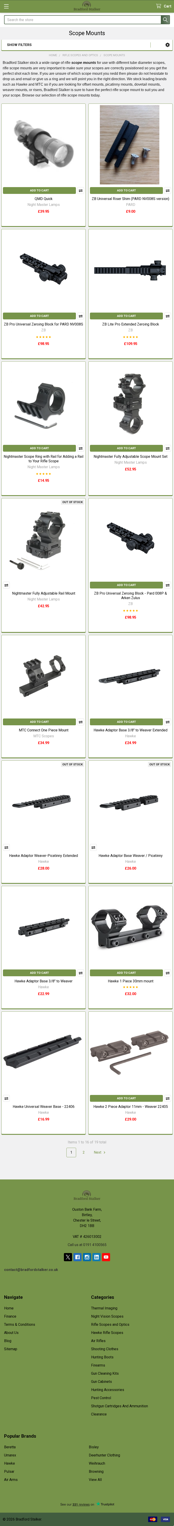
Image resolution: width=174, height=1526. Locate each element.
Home (9, 1308)
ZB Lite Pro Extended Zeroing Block (130, 324)
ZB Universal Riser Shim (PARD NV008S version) (130, 199)
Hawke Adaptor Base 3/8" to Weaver (43, 981)
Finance (10, 1316)
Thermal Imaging (104, 1308)
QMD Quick (44, 199)
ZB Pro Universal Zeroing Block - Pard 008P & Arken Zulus (130, 595)
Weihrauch (97, 1463)
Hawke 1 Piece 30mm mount (130, 981)
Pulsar (9, 1471)
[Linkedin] (96, 1257)
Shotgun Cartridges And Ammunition (119, 1406)
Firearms (98, 1365)
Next (98, 1152)
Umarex (10, 1455)
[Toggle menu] (6, 6)
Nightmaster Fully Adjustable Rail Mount (43, 593)
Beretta (10, 1447)
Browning (96, 1471)
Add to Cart (39, 190)
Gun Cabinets (101, 1381)
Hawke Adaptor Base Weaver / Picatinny (131, 855)
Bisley (94, 1447)
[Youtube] (106, 1257)
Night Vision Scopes (107, 1316)
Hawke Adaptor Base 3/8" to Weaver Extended (130, 730)
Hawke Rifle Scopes (107, 1333)
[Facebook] (77, 1257)
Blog (7, 1341)
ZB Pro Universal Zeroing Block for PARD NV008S (43, 324)
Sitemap (10, 1349)
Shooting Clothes (104, 1349)
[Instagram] (87, 1257)
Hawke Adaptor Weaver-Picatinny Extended (43, 855)
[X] (68, 1257)
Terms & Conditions (19, 1324)
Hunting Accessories (107, 1390)
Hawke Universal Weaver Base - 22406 (44, 1106)
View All (95, 1480)
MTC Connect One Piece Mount (43, 730)
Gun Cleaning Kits (105, 1373)
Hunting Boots (102, 1357)
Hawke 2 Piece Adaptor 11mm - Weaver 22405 (130, 1106)
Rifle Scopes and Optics (110, 1324)
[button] (167, 45)
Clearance (99, 1414)
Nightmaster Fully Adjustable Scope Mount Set (130, 456)
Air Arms (11, 1480)
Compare (80, 190)
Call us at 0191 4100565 (87, 1245)
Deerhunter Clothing (104, 1455)
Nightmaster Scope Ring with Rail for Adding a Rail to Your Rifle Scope (43, 458)
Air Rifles (98, 1341)
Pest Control (101, 1398)
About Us (11, 1333)
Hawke (9, 1463)
